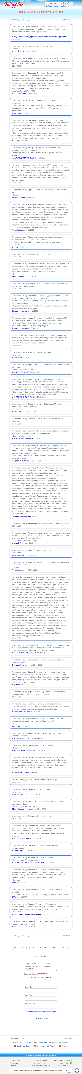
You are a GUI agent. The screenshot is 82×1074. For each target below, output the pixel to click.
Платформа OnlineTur (41, 1066)
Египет (29, 1043)
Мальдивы (66, 1043)
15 (68, 948)
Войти (64, 3)
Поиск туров (53, 6)
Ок (66, 1070)
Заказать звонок (41, 1061)
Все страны (67, 1038)
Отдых (49, 3)
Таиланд (53, 1046)
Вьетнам (18, 1043)
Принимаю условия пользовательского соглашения (42, 1011)
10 (45, 948)
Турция (65, 1046)
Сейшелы (41, 1046)
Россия (29, 1046)
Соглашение (15, 1061)
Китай (54, 1043)
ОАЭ (19, 1046)
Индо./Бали (42, 1043)
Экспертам (14, 1063)
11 (49, 948)
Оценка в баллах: (31, 974)
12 (54, 948)
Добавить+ (67, 20)
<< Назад (15, 20)
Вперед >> (27, 20)
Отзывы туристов (41, 1063)
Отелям (13, 1066)
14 (63, 948)
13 (58, 948)
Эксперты (67, 6)
